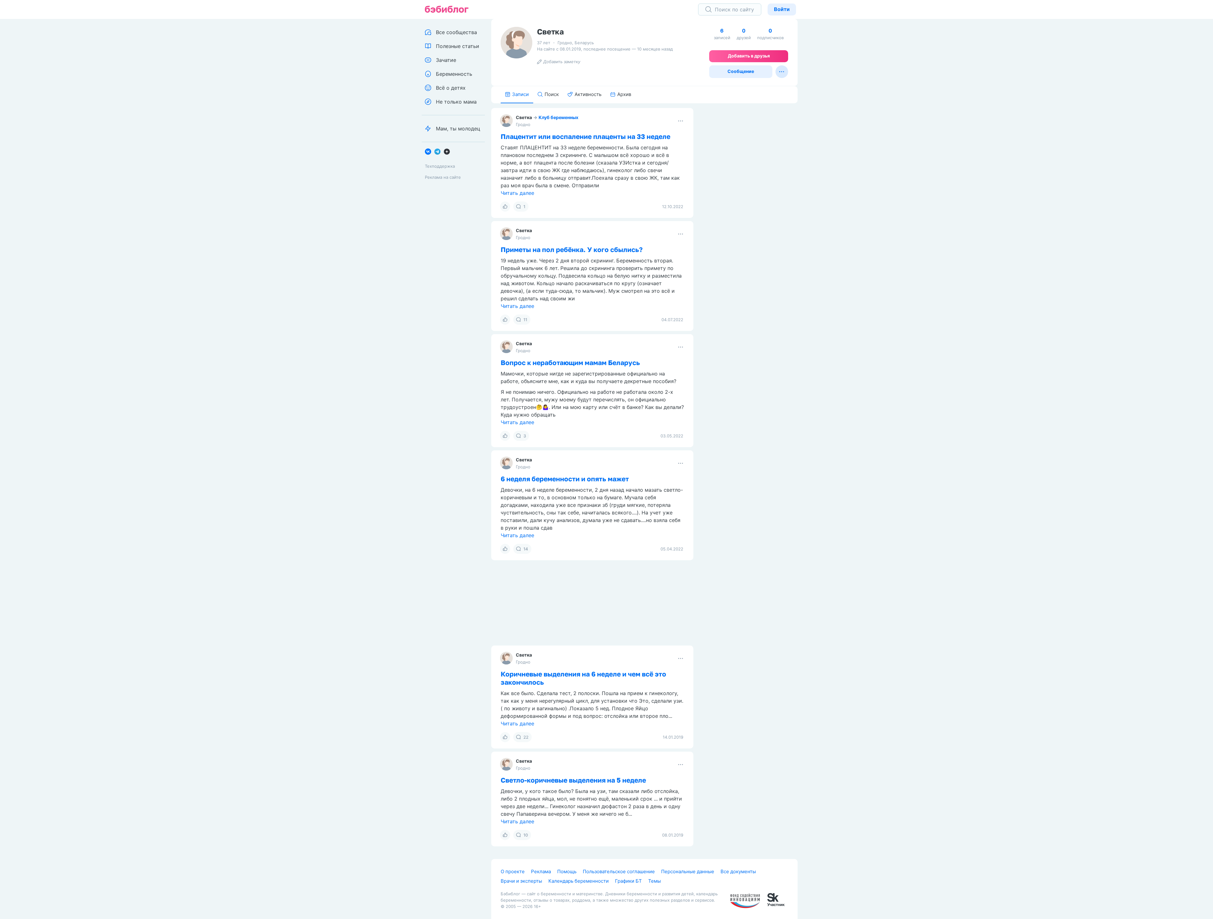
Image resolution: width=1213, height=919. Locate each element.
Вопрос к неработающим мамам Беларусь (570, 362)
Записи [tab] (520, 94)
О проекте (513, 871)
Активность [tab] (588, 94)
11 (525, 319)
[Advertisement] (750, 201)
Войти (782, 9)
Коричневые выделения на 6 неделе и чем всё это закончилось (583, 678)
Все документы (738, 871)
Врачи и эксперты (521, 881)
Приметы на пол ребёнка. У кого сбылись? (572, 249)
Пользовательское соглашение (619, 871)
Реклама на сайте (443, 177)
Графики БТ (628, 881)
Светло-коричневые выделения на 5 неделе (573, 780)
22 (525, 737)
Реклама (541, 871)
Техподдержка (440, 166)
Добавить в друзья (749, 55)
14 (525, 548)
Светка (524, 117)
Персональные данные (687, 871)
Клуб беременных (558, 117)
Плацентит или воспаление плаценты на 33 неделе (585, 136)
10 (525, 835)
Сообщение (740, 71)
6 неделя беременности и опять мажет (565, 479)
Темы (654, 881)
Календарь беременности (578, 881)
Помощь (566, 871)
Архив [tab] (624, 94)
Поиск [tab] (552, 94)
